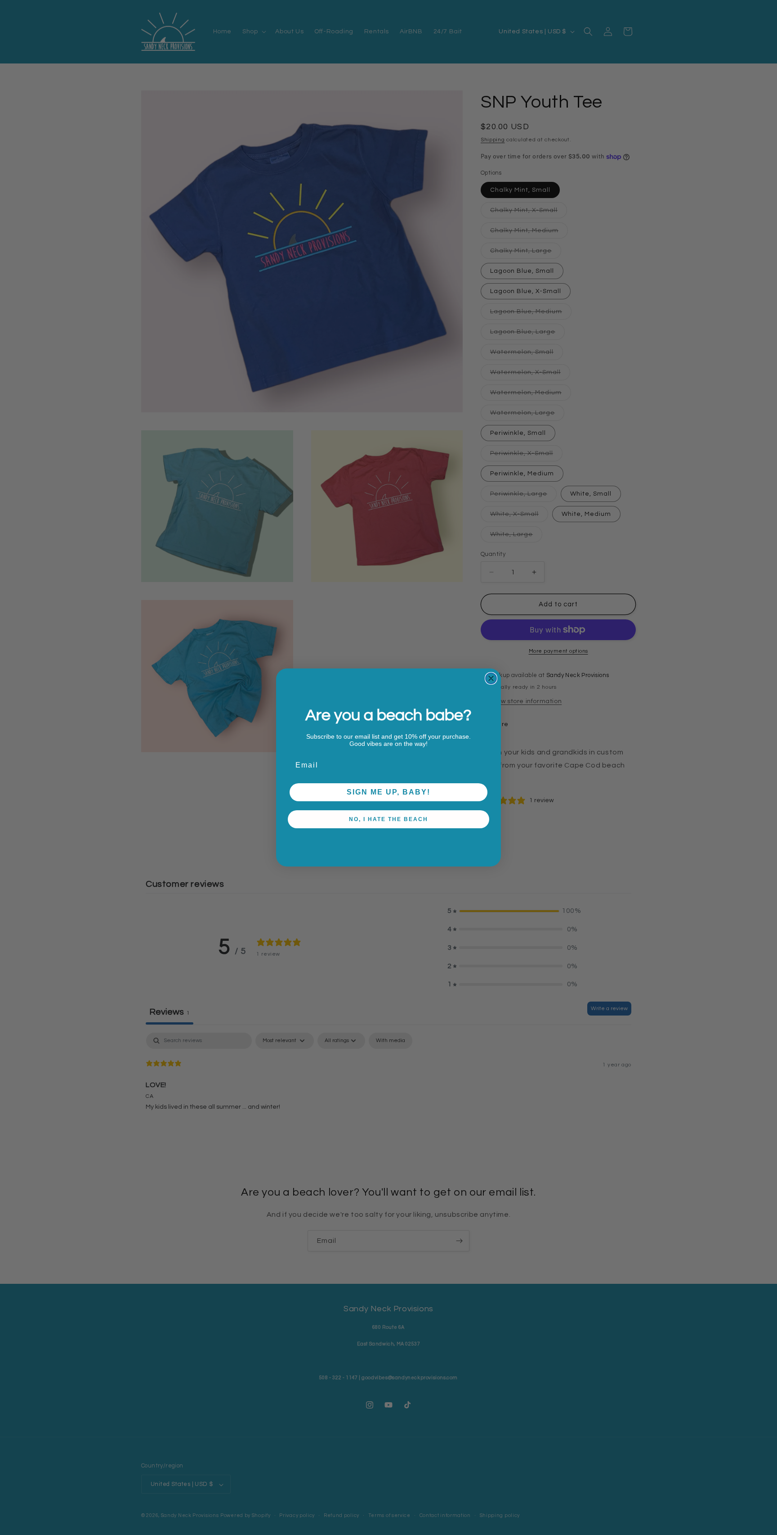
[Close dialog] (491, 678)
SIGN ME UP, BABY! (388, 792)
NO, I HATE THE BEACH (388, 819)
